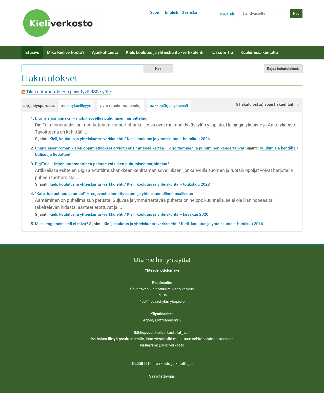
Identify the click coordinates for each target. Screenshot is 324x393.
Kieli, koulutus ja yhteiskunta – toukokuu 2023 (168, 184)
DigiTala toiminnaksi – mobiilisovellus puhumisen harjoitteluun (92, 118)
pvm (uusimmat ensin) (120, 105)
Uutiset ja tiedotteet (52, 154)
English (171, 12)
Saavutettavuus (162, 376)
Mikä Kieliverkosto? (65, 52)
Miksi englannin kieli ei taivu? (61, 223)
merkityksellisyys (76, 105)
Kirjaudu (227, 14)
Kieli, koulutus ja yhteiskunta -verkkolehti (164, 52)
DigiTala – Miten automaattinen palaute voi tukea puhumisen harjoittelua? (102, 163)
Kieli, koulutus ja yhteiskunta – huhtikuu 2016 (222, 223)
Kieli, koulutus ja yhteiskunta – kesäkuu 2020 (167, 214)
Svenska (189, 12)
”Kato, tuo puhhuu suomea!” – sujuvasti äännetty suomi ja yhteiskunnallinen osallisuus (114, 193)
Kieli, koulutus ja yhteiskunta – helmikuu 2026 (168, 138)
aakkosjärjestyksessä (169, 105)
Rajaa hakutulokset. (283, 69)
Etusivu (32, 52)
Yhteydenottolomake (162, 270)
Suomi (155, 12)
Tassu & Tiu (222, 52)
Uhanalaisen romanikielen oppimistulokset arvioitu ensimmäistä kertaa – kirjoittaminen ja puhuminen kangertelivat (139, 148)
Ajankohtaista (105, 52)
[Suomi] (59, 23)
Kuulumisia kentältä (259, 52)
